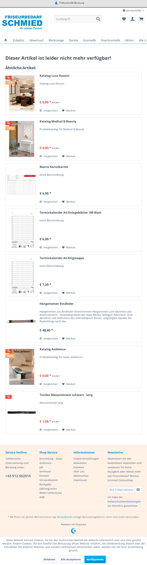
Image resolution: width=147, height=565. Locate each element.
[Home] (6, 40)
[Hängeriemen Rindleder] (21, 321)
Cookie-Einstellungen (86, 458)
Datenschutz (81, 475)
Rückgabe (45, 484)
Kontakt (44, 475)
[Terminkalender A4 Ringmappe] (21, 275)
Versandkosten (48, 480)
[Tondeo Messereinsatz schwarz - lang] (21, 412)
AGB (41, 497)
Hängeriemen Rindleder (57, 304)
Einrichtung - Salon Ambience (50, 461)
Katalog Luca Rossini (54, 76)
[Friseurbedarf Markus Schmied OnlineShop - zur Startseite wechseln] (22, 25)
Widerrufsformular (50, 493)
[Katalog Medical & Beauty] (21, 139)
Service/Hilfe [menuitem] (133, 10)
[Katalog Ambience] (21, 366)
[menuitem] (78, 18)
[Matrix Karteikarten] (21, 184)
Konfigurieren (95, 559)
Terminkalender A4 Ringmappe (62, 258)
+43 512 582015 (18, 476)
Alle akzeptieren (71, 559)
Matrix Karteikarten (54, 167)
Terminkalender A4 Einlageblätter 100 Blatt (70, 213)
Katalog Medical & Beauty (58, 121)
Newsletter (80, 463)
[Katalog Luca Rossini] (21, 93)
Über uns (79, 471)
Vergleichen (50, 110)
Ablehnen (49, 559)
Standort (79, 467)
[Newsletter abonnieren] (138, 489)
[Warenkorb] (141, 18)
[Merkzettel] (123, 18)
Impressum (80, 480)
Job (41, 467)
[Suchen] (98, 18)
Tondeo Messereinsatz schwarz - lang (66, 395)
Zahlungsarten (48, 488)
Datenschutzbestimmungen (124, 501)
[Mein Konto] (132, 18)
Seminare (45, 471)
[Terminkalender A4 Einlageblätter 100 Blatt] (21, 230)
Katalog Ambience (53, 349)
